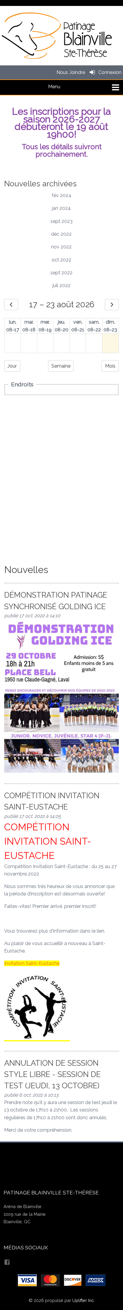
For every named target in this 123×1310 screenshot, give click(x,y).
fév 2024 (61, 195)
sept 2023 (61, 221)
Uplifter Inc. (83, 1300)
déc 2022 (61, 234)
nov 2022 (61, 247)
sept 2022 (61, 272)
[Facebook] (8, 1261)
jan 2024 (61, 208)
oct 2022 (61, 260)
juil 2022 (61, 285)
